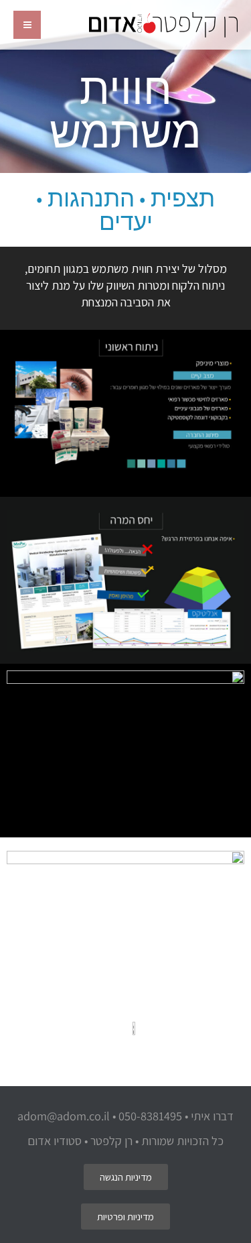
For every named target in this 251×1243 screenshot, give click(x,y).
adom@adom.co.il (63, 1116)
